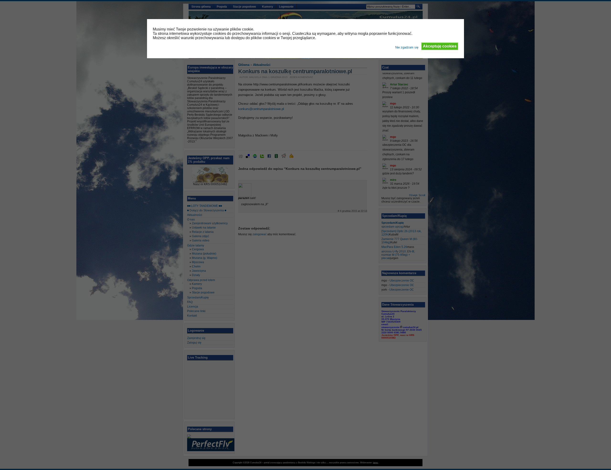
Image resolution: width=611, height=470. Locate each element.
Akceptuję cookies (440, 46)
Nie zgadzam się (406, 47)
